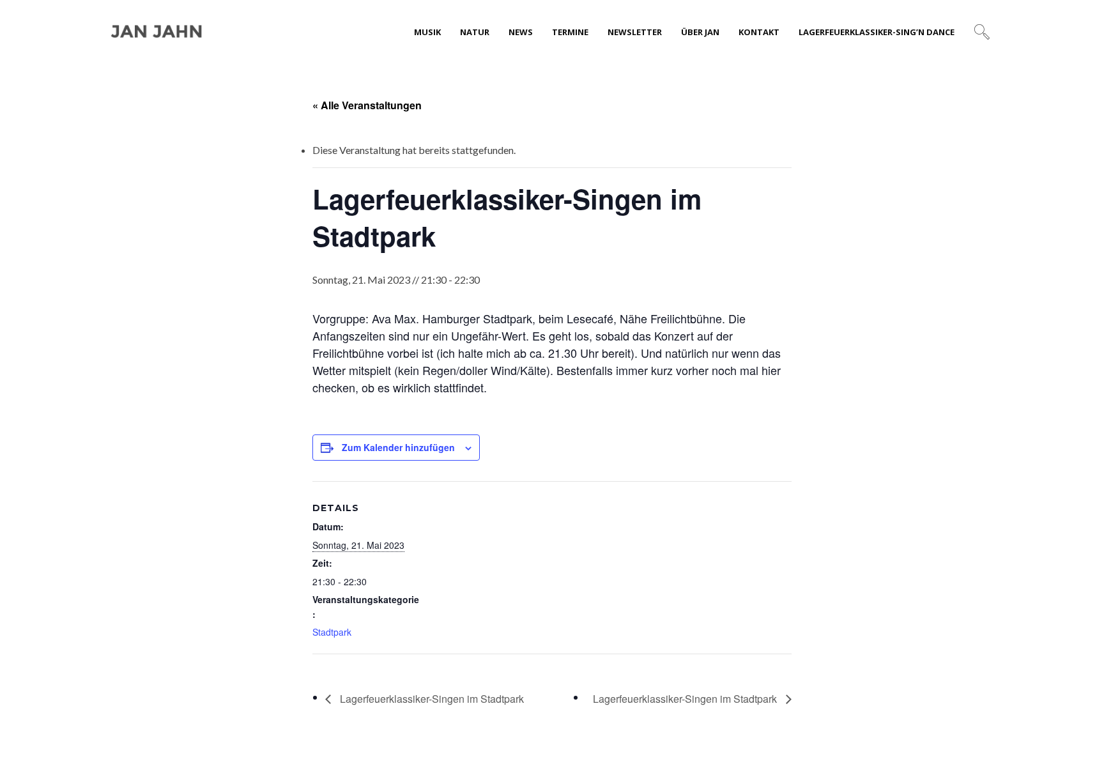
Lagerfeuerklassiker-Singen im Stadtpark (430, 698)
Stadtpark (331, 631)
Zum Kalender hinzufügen (398, 447)
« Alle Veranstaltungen (367, 105)
